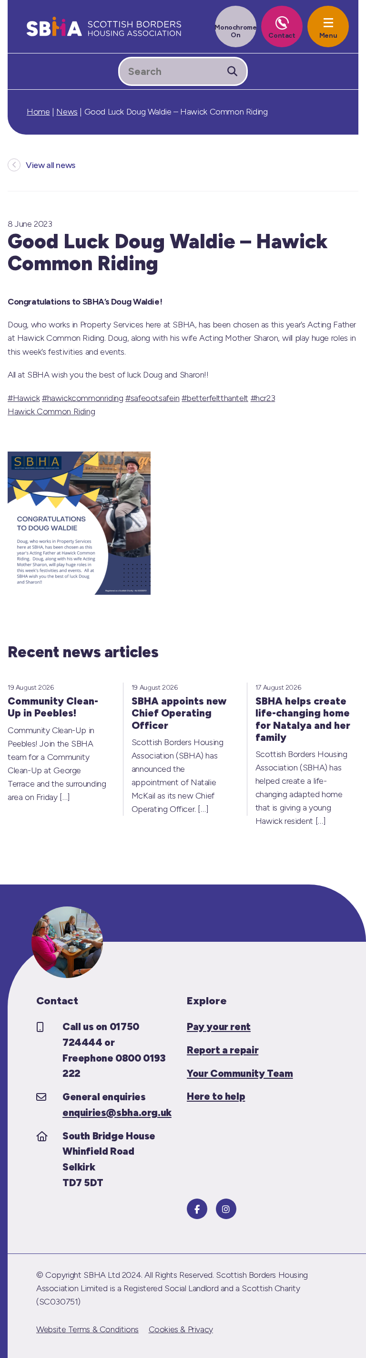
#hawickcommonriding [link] (82, 398)
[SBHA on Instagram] (226, 1209)
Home (38, 111)
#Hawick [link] (24, 398)
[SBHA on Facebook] (197, 1209)
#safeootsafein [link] (152, 398)
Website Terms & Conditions (87, 1329)
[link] (51, 411)
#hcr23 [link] (263, 398)
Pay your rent (219, 1026)
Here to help (216, 1096)
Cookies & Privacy (181, 1329)
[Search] (232, 71)
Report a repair (222, 1050)
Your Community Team (240, 1073)
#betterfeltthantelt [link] (215, 398)
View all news (50, 165)
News (66, 111)
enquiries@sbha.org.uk (117, 1112)
